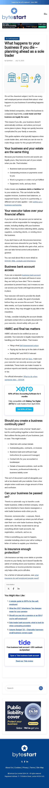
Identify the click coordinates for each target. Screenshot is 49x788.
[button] (41, 688)
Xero (30, 359)
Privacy (25, 768)
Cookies (17, 768)
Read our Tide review (24, 661)
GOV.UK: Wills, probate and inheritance (20, 261)
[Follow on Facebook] (13, 589)
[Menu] (45, 14)
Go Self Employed (12, 39)
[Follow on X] (8, 589)
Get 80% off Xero (24, 409)
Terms (32, 768)
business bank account (31, 275)
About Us (9, 768)
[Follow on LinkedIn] (18, 589)
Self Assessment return (29, 346)
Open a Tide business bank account (24, 655)
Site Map (40, 768)
